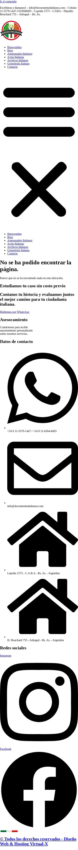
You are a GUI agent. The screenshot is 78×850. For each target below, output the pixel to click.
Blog (10, 50)
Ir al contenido (8, 1)
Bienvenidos (14, 47)
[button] (39, 150)
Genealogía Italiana (18, 63)
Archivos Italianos (17, 60)
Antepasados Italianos (19, 53)
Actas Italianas (15, 57)
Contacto (12, 66)
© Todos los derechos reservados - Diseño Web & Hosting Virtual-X (38, 841)
